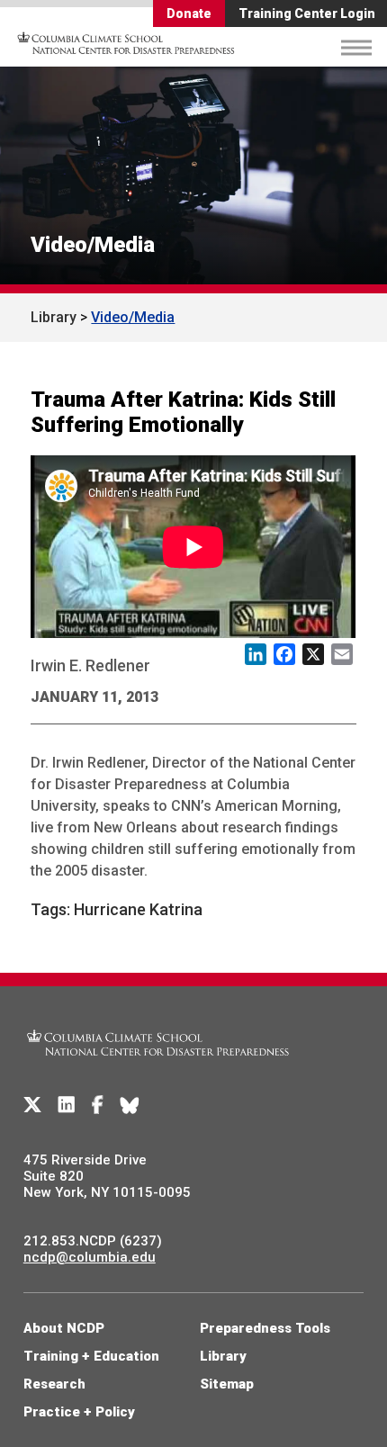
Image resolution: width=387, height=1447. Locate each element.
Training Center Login (306, 13)
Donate (189, 13)
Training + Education (91, 1356)
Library (53, 317)
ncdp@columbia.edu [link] (89, 1257)
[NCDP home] (158, 1066)
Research (54, 1384)
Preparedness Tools (265, 1328)
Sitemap (227, 1384)
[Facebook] (98, 1105)
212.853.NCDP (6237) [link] (92, 1241)
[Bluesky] (130, 1105)
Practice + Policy (79, 1412)
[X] (32, 1105)
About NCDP (63, 1328)
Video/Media (93, 244)
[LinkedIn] (66, 1105)
